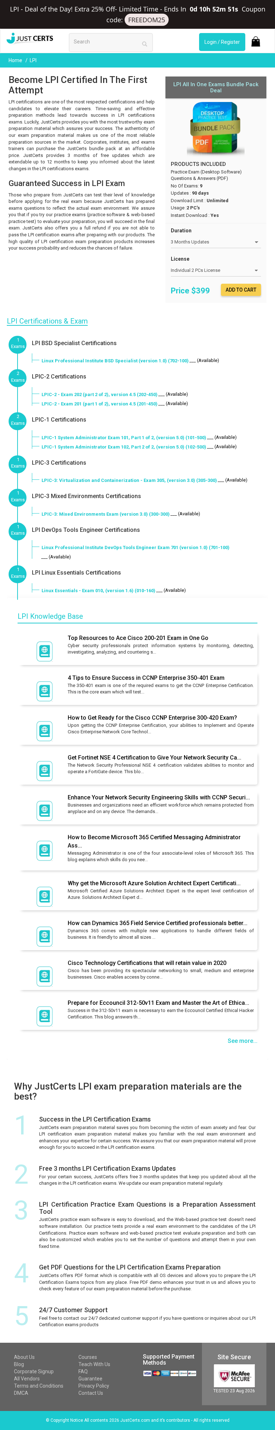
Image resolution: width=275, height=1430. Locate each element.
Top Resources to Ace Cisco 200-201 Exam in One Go (138, 638)
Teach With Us (94, 1364)
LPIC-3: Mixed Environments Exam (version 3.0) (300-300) (106, 514)
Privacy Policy (93, 1386)
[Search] (144, 43)
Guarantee (90, 1379)
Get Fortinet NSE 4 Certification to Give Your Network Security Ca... (154, 757)
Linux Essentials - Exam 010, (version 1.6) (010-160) (98, 590)
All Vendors (27, 1379)
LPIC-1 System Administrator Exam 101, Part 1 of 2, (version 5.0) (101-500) (124, 437)
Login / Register (222, 42)
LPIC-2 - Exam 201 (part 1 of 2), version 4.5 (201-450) (100, 404)
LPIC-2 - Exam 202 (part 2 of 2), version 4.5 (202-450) (100, 394)
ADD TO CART (241, 290)
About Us (24, 1357)
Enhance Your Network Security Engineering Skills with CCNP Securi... (159, 797)
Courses (87, 1357)
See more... (242, 1040)
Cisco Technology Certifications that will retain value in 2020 (147, 963)
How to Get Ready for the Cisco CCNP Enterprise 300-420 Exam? (152, 717)
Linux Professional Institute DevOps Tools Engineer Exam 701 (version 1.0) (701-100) (136, 547)
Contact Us (90, 1393)
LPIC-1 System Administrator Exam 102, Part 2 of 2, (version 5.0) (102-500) (124, 447)
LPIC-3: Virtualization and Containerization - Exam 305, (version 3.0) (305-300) (129, 480)
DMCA (21, 1393)
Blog (19, 1364)
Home (16, 60)
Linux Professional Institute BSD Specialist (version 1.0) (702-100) (115, 360)
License (180, 259)
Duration (181, 230)
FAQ (83, 1371)
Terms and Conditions (38, 1386)
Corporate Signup (34, 1371)
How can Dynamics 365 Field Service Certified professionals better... (157, 923)
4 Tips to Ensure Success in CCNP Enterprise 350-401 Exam (146, 677)
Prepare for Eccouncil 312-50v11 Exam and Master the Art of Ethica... (158, 1002)
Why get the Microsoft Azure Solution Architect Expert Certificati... (154, 883)
